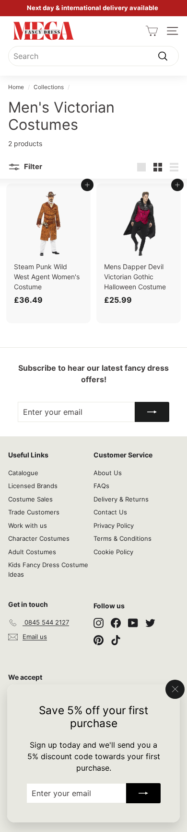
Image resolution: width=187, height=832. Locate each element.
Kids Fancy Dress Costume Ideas (48, 569)
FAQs (101, 486)
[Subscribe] (143, 793)
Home (16, 87)
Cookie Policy (113, 552)
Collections (49, 87)
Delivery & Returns (121, 499)
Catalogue (23, 473)
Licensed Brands (33, 486)
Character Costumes (39, 538)
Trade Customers (33, 512)
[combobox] (93, 56)
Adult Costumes (32, 552)
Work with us (27, 525)
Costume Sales (30, 499)
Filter (32, 166)
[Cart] (151, 31)
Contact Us (110, 512)
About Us (108, 473)
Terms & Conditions (123, 538)
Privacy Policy (114, 525)
